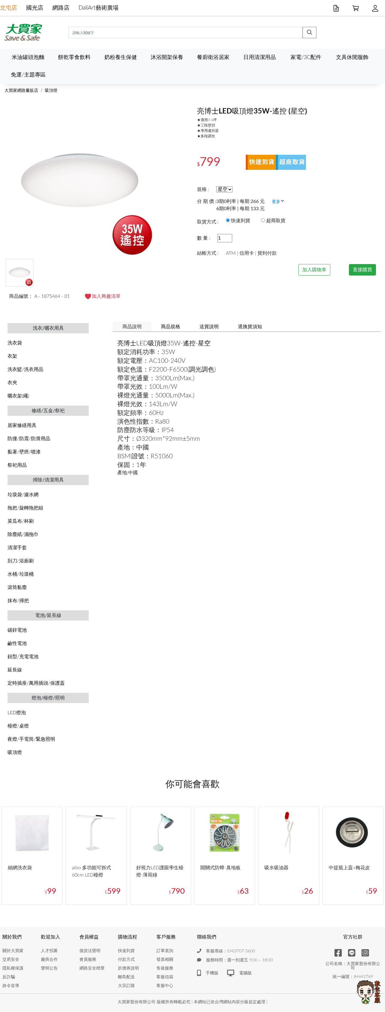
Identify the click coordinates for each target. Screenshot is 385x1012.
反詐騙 (8, 977)
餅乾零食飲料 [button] (74, 57)
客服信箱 (164, 977)
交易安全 (10, 960)
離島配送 (126, 977)
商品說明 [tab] (132, 326)
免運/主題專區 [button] (28, 74)
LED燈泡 (17, 712)
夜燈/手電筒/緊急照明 (31, 739)
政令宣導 (10, 986)
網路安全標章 (92, 968)
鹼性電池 (17, 643)
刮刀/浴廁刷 (21, 561)
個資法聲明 (89, 951)
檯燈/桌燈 (18, 726)
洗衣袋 (15, 343)
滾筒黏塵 (17, 587)
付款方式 (126, 960)
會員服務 (87, 960)
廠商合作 (49, 960)
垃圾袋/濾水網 (23, 494)
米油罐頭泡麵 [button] (28, 57)
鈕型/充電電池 (23, 656)
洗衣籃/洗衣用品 (25, 369)
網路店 (60, 8)
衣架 (12, 356)
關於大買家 (12, 951)
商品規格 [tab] (170, 326)
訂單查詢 (164, 951)
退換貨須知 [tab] (250, 326)
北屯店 (8, 8)
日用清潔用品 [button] (259, 57)
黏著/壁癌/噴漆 (24, 452)
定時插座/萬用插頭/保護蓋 (36, 683)
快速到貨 (126, 951)
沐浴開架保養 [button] (167, 57)
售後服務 (164, 968)
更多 (276, 202)
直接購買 (362, 269)
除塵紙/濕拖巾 (23, 534)
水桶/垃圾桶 (21, 574)
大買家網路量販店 (21, 91)
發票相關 (164, 960)
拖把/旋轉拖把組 (25, 508)
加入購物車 (314, 269)
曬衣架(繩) (18, 396)
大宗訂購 (126, 986)
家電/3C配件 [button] (306, 57)
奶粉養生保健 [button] (120, 57)
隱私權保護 (12, 968)
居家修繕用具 (22, 425)
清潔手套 (17, 547)
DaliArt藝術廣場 (99, 8)
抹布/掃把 (18, 600)
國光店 (34, 8)
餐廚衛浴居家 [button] (213, 57)
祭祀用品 (17, 465)
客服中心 (164, 986)
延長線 (15, 670)
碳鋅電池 (17, 630)
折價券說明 (128, 968)
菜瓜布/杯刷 (21, 521)
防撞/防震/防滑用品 (29, 438)
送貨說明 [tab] (209, 326)
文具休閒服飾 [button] (352, 57)
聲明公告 (49, 968)
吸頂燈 (51, 91)
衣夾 (12, 382)
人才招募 (49, 951)
